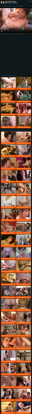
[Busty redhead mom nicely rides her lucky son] (8, 407)
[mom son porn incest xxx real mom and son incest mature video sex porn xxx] (29, 2)
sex (12, 33)
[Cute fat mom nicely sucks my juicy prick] (8, 394)
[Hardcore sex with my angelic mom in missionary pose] (8, 137)
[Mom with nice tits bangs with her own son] (23, 265)
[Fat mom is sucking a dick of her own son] (23, 278)
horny (22, 33)
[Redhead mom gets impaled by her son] (8, 240)
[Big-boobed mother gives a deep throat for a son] (23, 227)
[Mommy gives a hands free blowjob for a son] (23, 214)
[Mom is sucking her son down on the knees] (23, 240)
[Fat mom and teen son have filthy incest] (8, 278)
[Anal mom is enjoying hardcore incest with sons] (23, 188)
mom (26, 33)
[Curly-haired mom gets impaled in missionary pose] (23, 137)
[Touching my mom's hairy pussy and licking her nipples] (23, 291)
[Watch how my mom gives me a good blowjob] (8, 368)
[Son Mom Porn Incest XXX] (9, 2)
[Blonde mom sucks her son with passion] (23, 394)
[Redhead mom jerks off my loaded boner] (8, 252)
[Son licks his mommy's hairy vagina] (23, 304)
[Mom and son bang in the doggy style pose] (8, 265)
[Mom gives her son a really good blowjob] (23, 355)
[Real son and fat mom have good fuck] (23, 329)
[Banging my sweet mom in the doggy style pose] (8, 227)
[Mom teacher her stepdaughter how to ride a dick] (23, 368)
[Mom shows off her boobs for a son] (8, 201)
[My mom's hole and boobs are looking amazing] (23, 252)
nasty (15, 33)
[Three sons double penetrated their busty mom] (8, 214)
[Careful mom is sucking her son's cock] (8, 355)
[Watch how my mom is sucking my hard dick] (8, 317)
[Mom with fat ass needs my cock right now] (23, 201)
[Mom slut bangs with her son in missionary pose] (8, 162)
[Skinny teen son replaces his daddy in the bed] (23, 150)
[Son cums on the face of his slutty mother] (8, 342)
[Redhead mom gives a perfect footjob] (23, 175)
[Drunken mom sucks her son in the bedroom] (8, 304)
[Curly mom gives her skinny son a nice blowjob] (23, 162)
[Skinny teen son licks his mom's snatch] (8, 150)
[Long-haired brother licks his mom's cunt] (23, 381)
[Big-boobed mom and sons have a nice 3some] (23, 342)
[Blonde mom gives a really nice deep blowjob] (23, 317)
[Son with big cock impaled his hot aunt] (23, 407)
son (19, 33)
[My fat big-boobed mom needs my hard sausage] (8, 291)
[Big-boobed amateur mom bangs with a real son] (8, 329)
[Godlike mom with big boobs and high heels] (8, 188)
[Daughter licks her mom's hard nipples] (8, 381)
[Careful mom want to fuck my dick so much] (8, 175)
